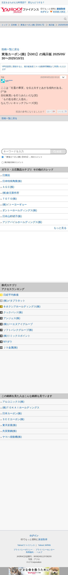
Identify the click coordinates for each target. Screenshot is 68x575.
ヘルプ (39, 552)
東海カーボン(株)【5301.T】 (33, 25)
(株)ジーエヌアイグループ (18, 324)
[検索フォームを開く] (65, 19)
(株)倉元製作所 (10, 192)
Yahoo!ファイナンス (26, 545)
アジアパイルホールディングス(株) (22, 222)
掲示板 (51, 25)
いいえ (62, 111)
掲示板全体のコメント (13, 162)
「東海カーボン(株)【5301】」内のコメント (23, 157)
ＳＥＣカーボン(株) (13, 419)
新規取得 (61, 9)
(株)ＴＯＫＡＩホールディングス (20, 407)
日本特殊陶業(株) (12, 181)
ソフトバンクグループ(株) (18, 330)
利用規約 (30, 552)
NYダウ (7, 341)
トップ (4, 25)
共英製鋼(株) (9, 431)
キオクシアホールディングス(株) (21, 306)
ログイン (44, 12)
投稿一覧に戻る (10, 49)
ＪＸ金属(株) (10, 347)
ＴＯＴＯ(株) (9, 198)
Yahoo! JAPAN (44, 545)
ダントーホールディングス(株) (19, 210)
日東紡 (6, 175)
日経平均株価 (11, 294)
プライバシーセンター (45, 550)
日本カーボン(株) (12, 413)
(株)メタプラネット (14, 300)
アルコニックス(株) (13, 401)
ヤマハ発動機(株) (12, 436)
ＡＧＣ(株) (8, 187)
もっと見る (60, 228)
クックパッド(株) (13, 312)
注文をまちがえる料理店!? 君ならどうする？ (23, 2)
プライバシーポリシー (23, 550)
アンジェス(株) (11, 318)
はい (51, 111)
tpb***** (8, 80)
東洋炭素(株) (9, 425)
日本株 (14, 25)
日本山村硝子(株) (12, 216)
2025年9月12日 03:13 (49, 77)
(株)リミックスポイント (16, 335)
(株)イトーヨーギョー (14, 204)
